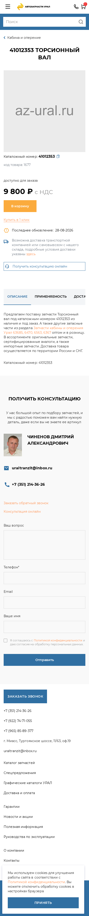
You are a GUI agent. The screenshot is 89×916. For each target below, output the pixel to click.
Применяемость (50, 296)
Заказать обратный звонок (26, 503)
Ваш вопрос (14, 525)
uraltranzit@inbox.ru (32, 468)
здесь (31, 254)
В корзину (20, 206)
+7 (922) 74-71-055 (18, 721)
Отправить (44, 660)
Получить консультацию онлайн (40, 266)
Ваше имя (12, 616)
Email (8, 592)
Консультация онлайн (22, 511)
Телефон (11, 567)
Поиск (81, 22)
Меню (8, 7)
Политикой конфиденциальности (58, 640)
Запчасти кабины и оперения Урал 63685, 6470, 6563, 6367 (43, 330)
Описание (17, 296)
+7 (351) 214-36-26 (76, 7)
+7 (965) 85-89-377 (18, 731)
